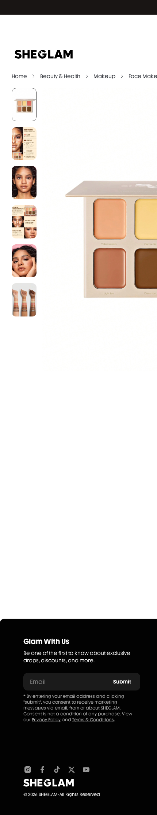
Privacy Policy (46, 719)
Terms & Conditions (93, 719)
